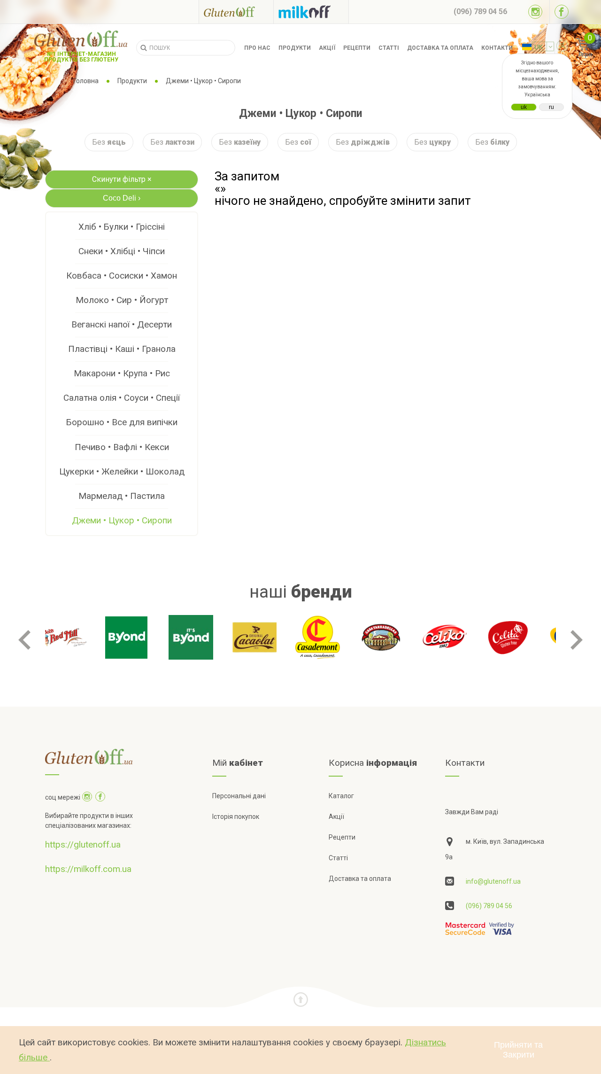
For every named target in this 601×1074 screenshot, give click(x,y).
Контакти (497, 48)
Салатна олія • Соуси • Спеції (121, 397)
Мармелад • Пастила (121, 495)
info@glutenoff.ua (493, 881)
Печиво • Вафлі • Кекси (122, 447)
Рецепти (356, 48)
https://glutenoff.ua (83, 844)
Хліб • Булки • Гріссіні (121, 226)
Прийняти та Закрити (518, 1049)
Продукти (294, 48)
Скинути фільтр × (122, 179)
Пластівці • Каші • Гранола (122, 348)
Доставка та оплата (440, 48)
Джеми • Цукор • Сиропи (122, 520)
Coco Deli (121, 198)
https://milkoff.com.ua (88, 869)
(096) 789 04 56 (489, 906)
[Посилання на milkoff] (311, 11)
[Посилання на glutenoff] (236, 11)
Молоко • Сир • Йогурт (122, 300)
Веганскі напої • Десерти (121, 324)
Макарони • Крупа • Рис (122, 373)
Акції (327, 48)
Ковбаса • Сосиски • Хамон (121, 275)
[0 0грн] (572, 48)
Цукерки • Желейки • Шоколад (122, 471)
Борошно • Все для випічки (121, 422)
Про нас (257, 48)
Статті (388, 48)
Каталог (341, 796)
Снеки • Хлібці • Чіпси (121, 251)
